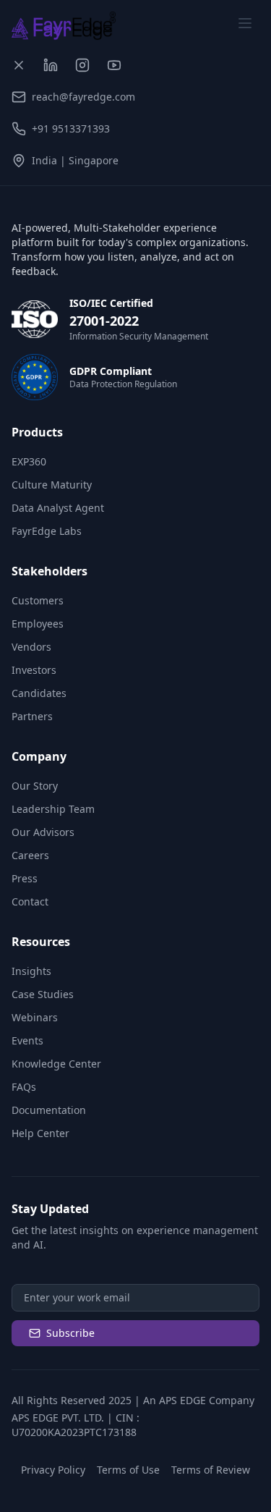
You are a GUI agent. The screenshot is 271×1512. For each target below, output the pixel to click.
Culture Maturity (52, 484)
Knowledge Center (56, 1063)
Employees (38, 623)
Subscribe (70, 1333)
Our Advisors (43, 832)
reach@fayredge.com (83, 97)
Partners (32, 716)
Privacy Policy (53, 1470)
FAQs (24, 1087)
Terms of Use (128, 1470)
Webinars (35, 1017)
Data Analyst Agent (58, 508)
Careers (30, 855)
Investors (34, 670)
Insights (31, 971)
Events (27, 1040)
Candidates (39, 693)
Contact (30, 901)
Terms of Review (210, 1470)
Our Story (35, 786)
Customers (38, 600)
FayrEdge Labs (47, 531)
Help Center (40, 1133)
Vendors (31, 647)
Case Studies (43, 994)
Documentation (49, 1110)
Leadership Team (53, 809)
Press (25, 878)
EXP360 (29, 461)
